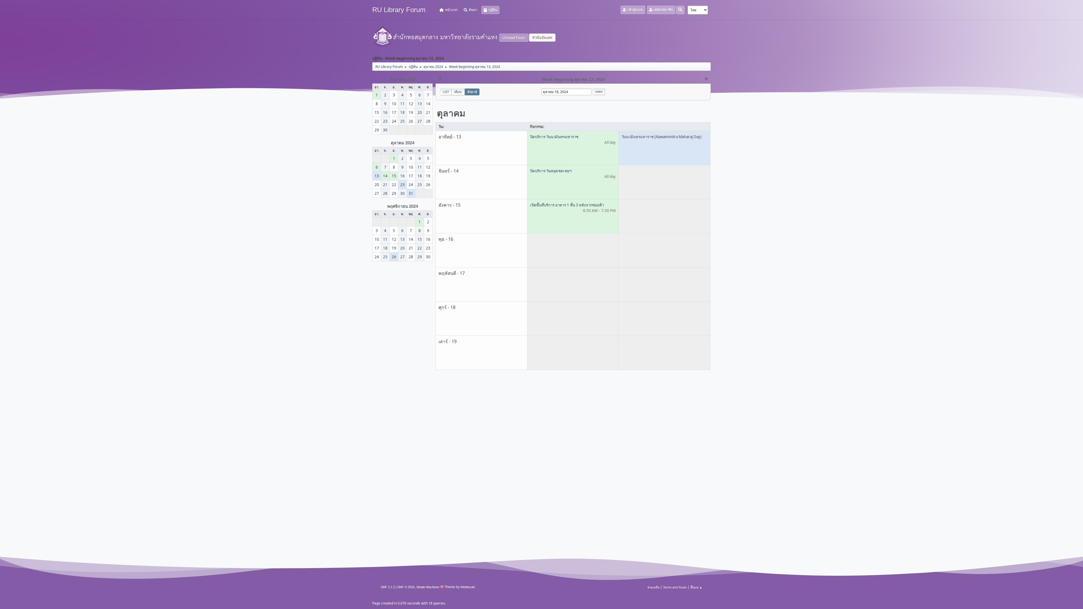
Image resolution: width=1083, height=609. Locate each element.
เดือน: (458, 92)
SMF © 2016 (406, 587)
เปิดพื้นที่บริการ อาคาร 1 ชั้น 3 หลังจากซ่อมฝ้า (567, 205)
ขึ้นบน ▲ (696, 587)
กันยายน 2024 (402, 79)
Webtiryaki (468, 587)
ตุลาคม (451, 113)
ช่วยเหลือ (653, 587)
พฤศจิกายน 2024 (402, 206)
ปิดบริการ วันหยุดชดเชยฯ (550, 170)
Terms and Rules (675, 587)
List (446, 92)
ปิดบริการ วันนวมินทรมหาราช (554, 136)
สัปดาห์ (472, 92)
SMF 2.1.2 (388, 587)
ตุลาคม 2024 (402, 143)
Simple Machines (427, 587)
